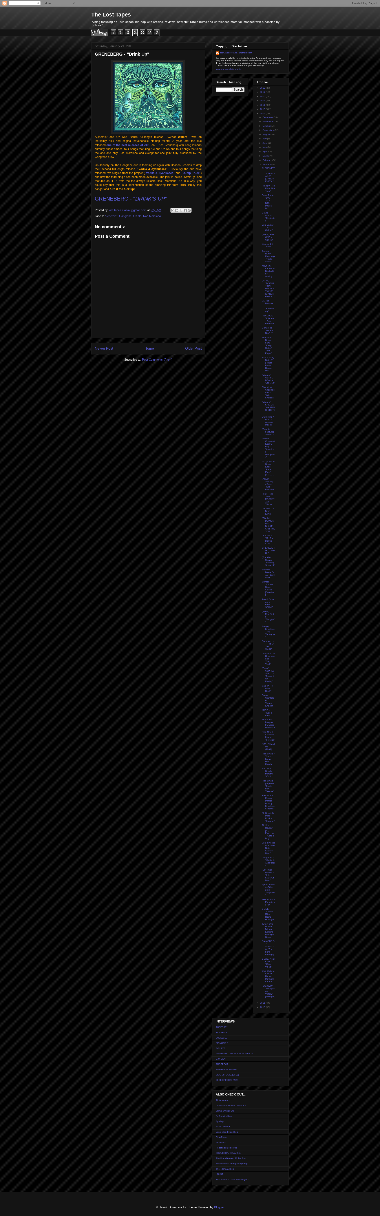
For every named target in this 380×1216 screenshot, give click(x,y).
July (265, 138)
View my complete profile (228, 69)
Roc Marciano (152, 216)
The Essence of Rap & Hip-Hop (232, 1163)
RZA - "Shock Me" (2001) (268, 746)
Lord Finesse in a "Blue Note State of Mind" (268, 848)
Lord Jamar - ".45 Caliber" (268, 227)
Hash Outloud (223, 1126)
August (266, 134)
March (266, 156)
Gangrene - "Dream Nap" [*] (268, 330)
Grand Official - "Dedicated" (268, 217)
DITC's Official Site (225, 1111)
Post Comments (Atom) (157, 359)
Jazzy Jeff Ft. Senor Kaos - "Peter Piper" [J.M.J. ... (268, 468)
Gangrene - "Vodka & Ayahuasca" (268, 861)
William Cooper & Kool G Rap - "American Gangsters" (268, 447)
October (267, 126)
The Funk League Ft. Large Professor (268, 723)
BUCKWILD (221, 1038)
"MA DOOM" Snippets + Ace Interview (268, 319)
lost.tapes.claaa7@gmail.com (236, 52)
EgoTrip (220, 1121)
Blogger (219, 1207)
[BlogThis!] (177, 210)
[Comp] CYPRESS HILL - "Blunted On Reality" (268, 675)
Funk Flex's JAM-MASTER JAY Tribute (268, 499)
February (267, 160)
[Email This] (172, 210)
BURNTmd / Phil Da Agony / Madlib (268, 421)
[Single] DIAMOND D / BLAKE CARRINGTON (268, 525)
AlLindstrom (222, 1100)
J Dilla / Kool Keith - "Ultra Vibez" (268, 963)
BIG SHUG (221, 1032)
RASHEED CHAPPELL (227, 1069)
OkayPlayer (221, 1137)
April (265, 151)
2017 (263, 92)
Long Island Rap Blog (227, 1132)
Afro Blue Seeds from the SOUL (268, 772)
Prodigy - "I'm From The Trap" (268, 188)
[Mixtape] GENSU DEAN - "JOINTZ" (268, 379)
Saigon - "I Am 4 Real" (267, 688)
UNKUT (219, 1174)
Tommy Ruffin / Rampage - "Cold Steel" (268, 256)
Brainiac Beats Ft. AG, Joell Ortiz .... (268, 573)
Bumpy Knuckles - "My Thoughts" (268, 631)
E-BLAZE (220, 1048)
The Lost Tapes (111, 14)
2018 (263, 88)
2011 (263, 1003)
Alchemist (111, 216)
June (265, 143)
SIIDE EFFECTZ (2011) (227, 1080)
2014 (263, 105)
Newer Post (104, 348)
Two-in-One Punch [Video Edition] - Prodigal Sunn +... (268, 930)
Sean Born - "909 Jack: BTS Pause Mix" (268, 202)
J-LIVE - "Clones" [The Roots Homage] (268, 914)
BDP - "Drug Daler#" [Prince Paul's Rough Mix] (268, 364)
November (268, 121)
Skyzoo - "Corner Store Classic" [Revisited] (268, 588)
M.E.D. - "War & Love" (267, 713)
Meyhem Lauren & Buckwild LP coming (268, 271)
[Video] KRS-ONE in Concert (268, 237)
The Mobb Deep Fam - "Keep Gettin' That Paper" (267, 345)
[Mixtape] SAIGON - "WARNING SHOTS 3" (268, 407)
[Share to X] (181, 210)
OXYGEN (220, 1059)
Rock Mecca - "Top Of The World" (268, 645)
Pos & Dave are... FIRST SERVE (268, 603)
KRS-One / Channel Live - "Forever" (268, 736)
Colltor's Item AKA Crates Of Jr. (231, 1105)
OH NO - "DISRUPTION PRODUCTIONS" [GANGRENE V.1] (268, 288)
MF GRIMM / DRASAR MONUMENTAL (235, 1053)
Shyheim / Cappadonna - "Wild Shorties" (268, 392)
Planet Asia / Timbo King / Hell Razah (268, 758)
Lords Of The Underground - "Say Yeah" (268, 658)
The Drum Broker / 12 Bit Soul (231, 1158)
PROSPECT (222, 1064)
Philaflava (221, 1142)
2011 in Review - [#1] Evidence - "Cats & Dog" (268, 832)
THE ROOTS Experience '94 (268, 902)
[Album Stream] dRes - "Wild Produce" (268, 484)
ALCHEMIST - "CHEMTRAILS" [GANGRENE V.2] (268, 175)
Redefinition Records (226, 1148)
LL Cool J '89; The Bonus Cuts (268, 539)
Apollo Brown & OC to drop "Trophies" (268, 889)
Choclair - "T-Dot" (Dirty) (268, 511)
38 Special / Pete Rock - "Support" (268, 817)
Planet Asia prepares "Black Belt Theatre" (268, 786)
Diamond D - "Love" (268, 245)
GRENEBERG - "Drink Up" (268, 550)
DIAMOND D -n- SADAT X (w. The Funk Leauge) (268, 948)
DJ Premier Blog (224, 1116)
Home (149, 348)
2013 (263, 109)
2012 (263, 113)
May (265, 147)
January (267, 164)
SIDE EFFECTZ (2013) (227, 1075)
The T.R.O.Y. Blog (225, 1169)
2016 (263, 96)
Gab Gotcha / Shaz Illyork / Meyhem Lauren (268, 976)
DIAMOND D (222, 1043)
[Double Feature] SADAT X (268, 432)
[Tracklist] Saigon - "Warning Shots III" (268, 561)
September (268, 130)
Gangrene (125, 216)
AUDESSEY (222, 1027)
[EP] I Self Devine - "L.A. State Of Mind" (268, 875)
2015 (263, 100)
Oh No (137, 216)
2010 (263, 1007)
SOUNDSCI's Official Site (228, 1153)
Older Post (193, 348)
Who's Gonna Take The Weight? (232, 1179)
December (268, 117)
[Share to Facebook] (185, 210)
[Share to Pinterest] (189, 210)
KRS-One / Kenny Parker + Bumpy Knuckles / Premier (268, 802)
